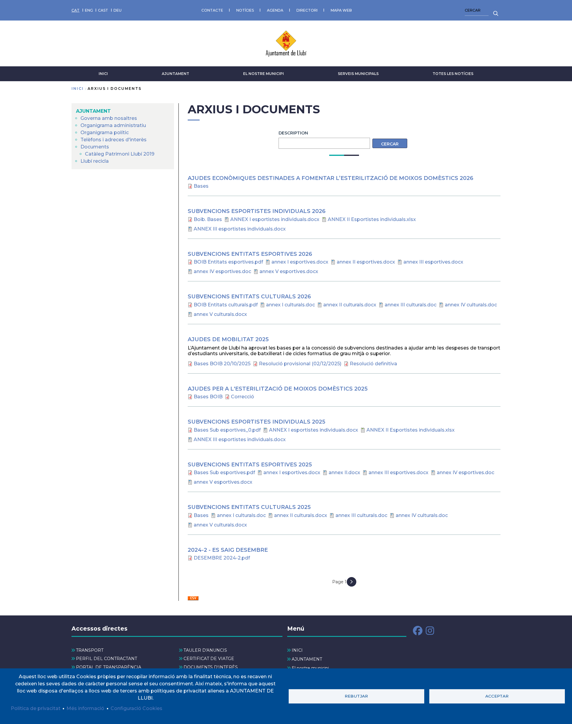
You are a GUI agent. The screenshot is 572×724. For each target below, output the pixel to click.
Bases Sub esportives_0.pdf (227, 430)
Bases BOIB (208, 396)
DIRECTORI (307, 10)
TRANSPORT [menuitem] (89, 650)
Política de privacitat (35, 708)
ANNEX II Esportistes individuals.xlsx (372, 219)
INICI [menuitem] (297, 650)
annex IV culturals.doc (471, 305)
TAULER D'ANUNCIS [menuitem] (205, 650)
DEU (118, 10)
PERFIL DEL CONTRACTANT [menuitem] (106, 658)
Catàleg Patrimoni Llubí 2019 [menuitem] (119, 154)
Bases (201, 186)
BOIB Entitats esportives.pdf (228, 262)
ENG (89, 10)
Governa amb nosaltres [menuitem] (108, 118)
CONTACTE (212, 10)
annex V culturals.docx (220, 314)
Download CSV (193, 598)
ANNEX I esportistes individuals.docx (274, 219)
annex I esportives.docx (299, 262)
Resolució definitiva (373, 363)
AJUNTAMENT (175, 73)
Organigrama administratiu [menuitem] (113, 125)
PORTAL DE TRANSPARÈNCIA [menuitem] (108, 667)
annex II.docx (344, 472)
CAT (76, 10)
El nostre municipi (263, 73)
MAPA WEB (341, 10)
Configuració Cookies (136, 708)
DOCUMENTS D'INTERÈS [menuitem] (211, 667)
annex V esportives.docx (288, 271)
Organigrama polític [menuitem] (104, 132)
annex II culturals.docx (349, 305)
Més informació (85, 708)
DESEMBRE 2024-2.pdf (222, 558)
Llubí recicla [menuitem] (94, 161)
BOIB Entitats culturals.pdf (226, 305)
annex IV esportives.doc (222, 271)
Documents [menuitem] (94, 147)
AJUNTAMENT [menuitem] (93, 111)
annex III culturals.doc (410, 305)
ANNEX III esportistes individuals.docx (240, 229)
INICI (103, 73)
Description (293, 133)
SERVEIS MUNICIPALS (358, 73)
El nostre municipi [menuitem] (310, 668)
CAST (103, 10)
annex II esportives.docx (366, 262)
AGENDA (275, 10)
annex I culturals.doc (290, 305)
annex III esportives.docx (433, 262)
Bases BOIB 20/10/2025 (222, 363)
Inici (78, 88)
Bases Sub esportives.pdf (224, 472)
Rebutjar (356, 696)
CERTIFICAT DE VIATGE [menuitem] (209, 658)
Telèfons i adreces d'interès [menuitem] (113, 139)
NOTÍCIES (245, 10)
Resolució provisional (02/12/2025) (300, 363)
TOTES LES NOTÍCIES (453, 73)
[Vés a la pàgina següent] (351, 582)
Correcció (242, 396)
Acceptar (497, 696)
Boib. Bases (208, 219)
